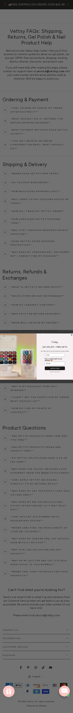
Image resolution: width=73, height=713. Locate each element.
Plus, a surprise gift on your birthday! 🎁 (53, 359)
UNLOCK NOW (54, 368)
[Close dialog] (71, 335)
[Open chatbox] (64, 691)
